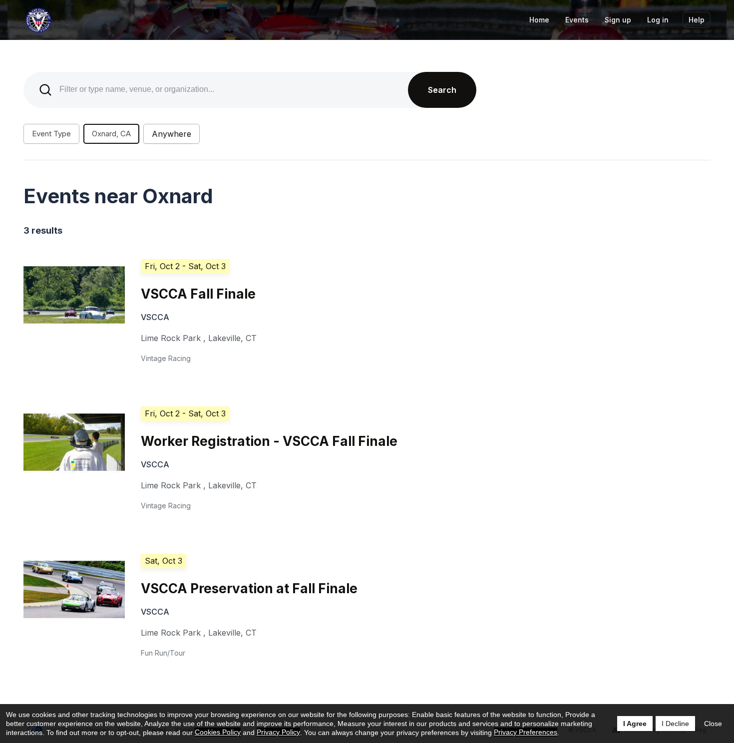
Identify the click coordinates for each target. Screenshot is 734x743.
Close (713, 724)
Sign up (618, 19)
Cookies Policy (218, 732)
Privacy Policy (278, 732)
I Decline (675, 724)
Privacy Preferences (525, 732)
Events (577, 19)
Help (697, 19)
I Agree (635, 724)
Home (539, 19)
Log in (658, 19)
